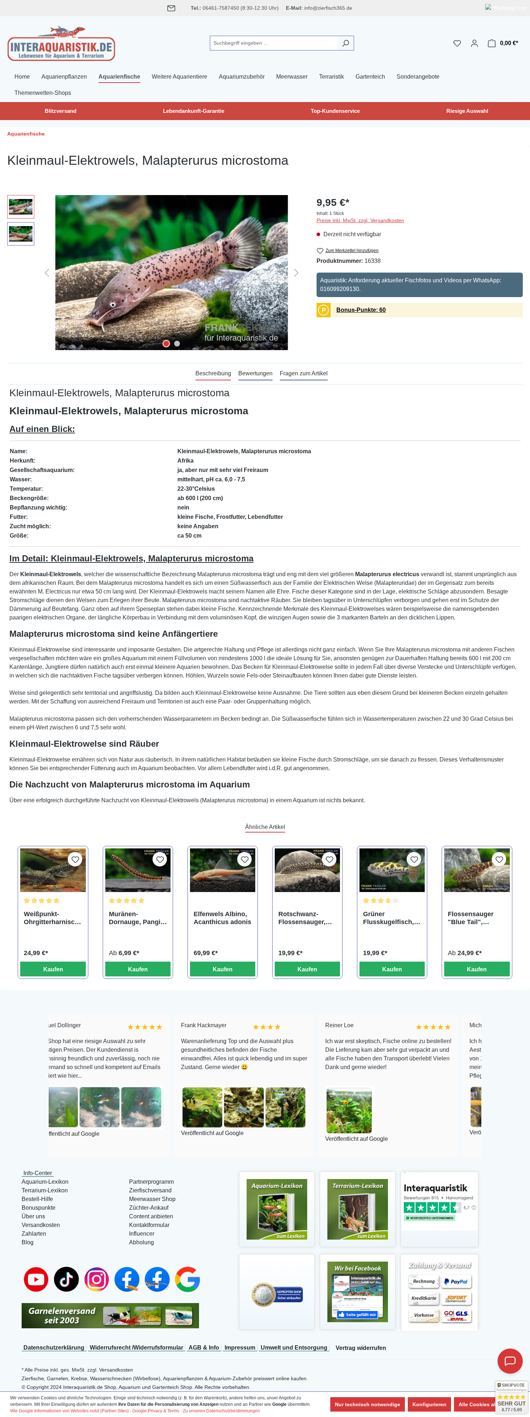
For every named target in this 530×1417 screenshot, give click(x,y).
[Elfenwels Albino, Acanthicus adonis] (222, 870)
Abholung (141, 1242)
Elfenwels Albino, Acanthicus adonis (222, 918)
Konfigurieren (429, 1404)
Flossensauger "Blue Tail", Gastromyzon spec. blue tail (471, 918)
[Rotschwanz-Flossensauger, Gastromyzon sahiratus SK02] (307, 870)
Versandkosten (41, 1225)
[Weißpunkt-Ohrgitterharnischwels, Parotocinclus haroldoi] (52, 870)
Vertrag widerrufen (361, 1348)
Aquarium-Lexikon (45, 1182)
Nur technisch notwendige (367, 1404)
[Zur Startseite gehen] (61, 42)
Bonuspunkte (39, 1208)
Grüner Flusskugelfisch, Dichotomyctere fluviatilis (388, 918)
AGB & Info (204, 1348)
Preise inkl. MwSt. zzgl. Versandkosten (360, 220)
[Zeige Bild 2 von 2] (177, 343)
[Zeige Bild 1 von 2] (166, 343)
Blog (28, 1242)
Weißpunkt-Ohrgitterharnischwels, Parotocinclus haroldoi (51, 918)
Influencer (141, 1234)
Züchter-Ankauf (148, 1208)
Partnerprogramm (151, 1182)
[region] (154, 272)
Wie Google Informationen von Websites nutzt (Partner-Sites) (69, 1410)
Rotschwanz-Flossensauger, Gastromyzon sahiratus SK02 (302, 918)
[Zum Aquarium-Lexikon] (277, 1209)
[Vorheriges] (46, 272)
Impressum (240, 1348)
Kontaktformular (149, 1225)
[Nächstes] (296, 272)
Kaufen (53, 969)
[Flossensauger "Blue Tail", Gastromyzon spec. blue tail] (476, 870)
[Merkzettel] (457, 43)
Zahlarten (34, 1234)
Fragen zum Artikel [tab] (304, 373)
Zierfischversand (150, 1190)
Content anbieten (151, 1216)
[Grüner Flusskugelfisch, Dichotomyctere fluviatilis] (392, 870)
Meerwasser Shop (152, 1199)
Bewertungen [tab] (255, 373)
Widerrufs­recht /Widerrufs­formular (136, 1348)
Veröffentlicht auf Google (138, 1133)
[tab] (213, 373)
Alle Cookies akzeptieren (489, 1404)
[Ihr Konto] (474, 43)
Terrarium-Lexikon (45, 1190)
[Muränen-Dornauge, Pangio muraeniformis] (138, 870)
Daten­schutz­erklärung (53, 1348)
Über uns (33, 1216)
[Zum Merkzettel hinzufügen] (75, 859)
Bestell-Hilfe (37, 1199)
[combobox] (273, 43)
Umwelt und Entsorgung (294, 1348)
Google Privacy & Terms (155, 1410)
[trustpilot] (439, 1201)
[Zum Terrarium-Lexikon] (357, 1209)
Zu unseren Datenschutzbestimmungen (221, 1410)
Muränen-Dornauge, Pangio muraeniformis (136, 918)
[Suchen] (345, 43)
